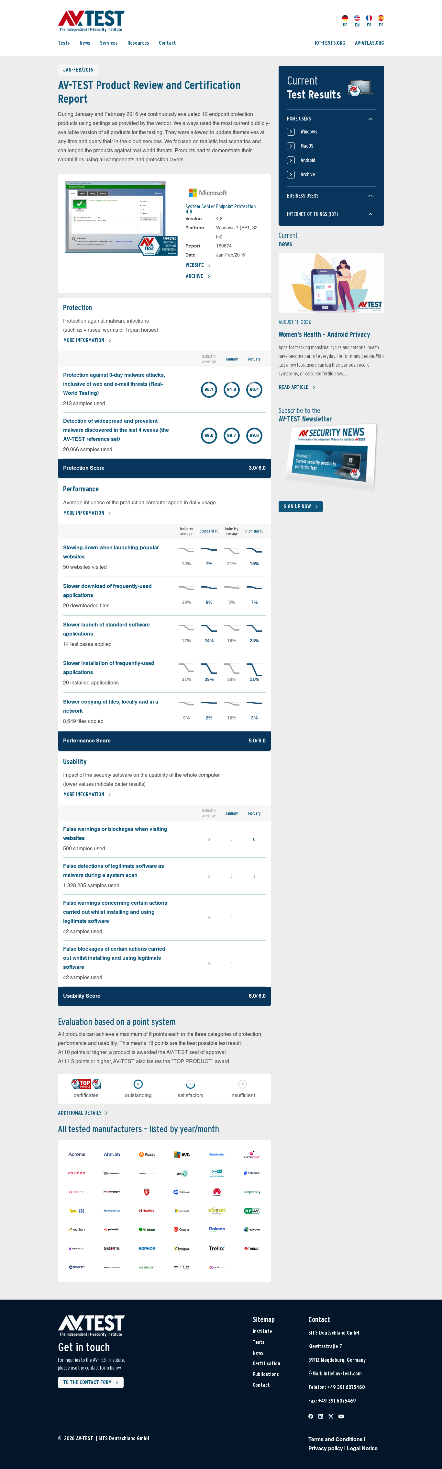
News (85, 43)
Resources (138, 43)
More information (83, 340)
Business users (302, 196)
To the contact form (87, 1382)
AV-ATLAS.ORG (369, 43)
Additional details (80, 1113)
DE (345, 24)
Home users (299, 119)
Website (195, 265)
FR (369, 24)
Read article (293, 387)
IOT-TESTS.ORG (330, 43)
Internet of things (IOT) (312, 214)
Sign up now (297, 506)
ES (381, 24)
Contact (167, 43)
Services (109, 43)
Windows (309, 132)
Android (308, 160)
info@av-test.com (343, 1374)
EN (357, 24)
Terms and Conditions (335, 1439)
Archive (194, 276)
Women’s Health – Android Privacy (324, 334)
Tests (64, 43)
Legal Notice (362, 1449)
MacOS (307, 146)
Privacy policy (325, 1449)
